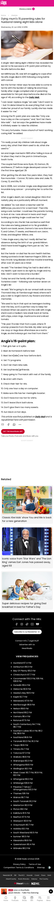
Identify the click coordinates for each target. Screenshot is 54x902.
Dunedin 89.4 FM (21, 685)
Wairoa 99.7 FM (21, 797)
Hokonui (34, 879)
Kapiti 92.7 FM (20, 696)
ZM (15, 875)
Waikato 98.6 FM (21, 756)
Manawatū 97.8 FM (23, 700)
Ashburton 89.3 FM (22, 666)
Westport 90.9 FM (22, 820)
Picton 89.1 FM (20, 809)
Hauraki (30, 875)
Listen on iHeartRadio (27, 891)
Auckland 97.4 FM (22, 662)
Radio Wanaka (23, 879)
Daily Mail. (34, 97)
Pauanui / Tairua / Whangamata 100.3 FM (24, 788)
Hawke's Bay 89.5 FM (23, 692)
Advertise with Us (27, 644)
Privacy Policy (19, 864)
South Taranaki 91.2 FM (24, 801)
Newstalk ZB (7, 875)
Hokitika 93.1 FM (21, 828)
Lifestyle (14, 15)
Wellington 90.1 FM (22, 768)
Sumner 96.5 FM (21, 836)
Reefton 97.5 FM (21, 816)
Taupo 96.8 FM (20, 745)
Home (3, 15)
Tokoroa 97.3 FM (21, 752)
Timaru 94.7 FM (21, 749)
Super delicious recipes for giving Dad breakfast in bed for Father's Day (27, 590)
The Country (43, 879)
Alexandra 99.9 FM (22, 840)
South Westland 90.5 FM (25, 832)
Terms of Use (35, 864)
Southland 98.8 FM (22, 737)
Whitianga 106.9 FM (23, 783)
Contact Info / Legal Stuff (27, 640)
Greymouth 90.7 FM (23, 824)
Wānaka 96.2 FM (21, 848)
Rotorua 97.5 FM (21, 720)
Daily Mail (40, 416)
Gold (49, 875)
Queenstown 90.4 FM (24, 844)
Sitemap (41, 867)
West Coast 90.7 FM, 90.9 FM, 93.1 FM (27, 774)
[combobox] (19, 424)
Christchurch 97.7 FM (24, 674)
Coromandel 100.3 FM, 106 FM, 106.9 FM (28, 680)
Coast (37, 875)
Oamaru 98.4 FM (21, 716)
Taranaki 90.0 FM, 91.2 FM (25, 741)
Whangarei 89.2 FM (23, 779)
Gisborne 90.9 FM (22, 689)
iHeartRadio (27, 648)
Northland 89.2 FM (22, 712)
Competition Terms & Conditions (19, 867)
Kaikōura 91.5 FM (21, 813)
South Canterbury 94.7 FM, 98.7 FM (26, 725)
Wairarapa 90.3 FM (22, 760)
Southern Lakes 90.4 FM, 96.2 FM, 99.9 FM (27, 732)
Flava (43, 875)
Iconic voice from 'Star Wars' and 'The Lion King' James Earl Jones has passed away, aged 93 (27, 547)
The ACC (21, 875)
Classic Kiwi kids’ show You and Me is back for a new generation (27, 504)
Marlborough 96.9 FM (24, 704)
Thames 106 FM (21, 793)
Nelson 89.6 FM (20, 708)
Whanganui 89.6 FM (23, 764)
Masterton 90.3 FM (22, 805)
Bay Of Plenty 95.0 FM (24, 670)
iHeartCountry (11, 879)
